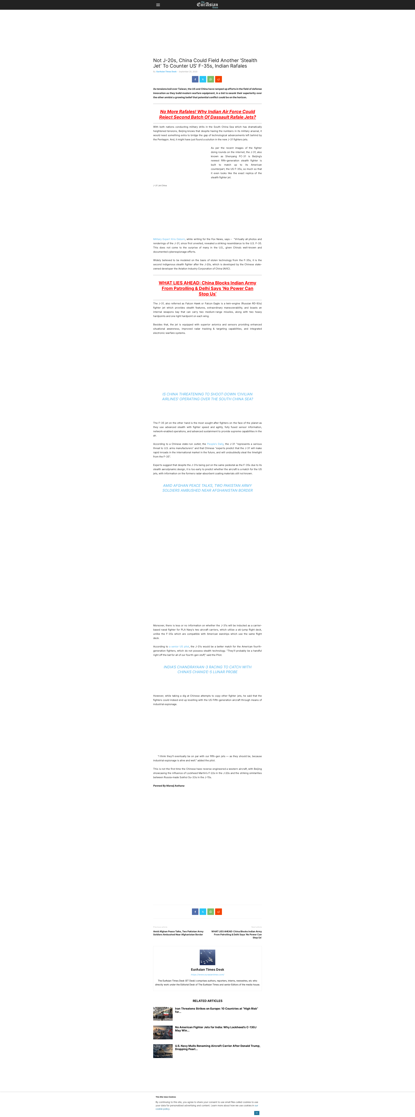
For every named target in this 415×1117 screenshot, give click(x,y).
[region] (207, 35)
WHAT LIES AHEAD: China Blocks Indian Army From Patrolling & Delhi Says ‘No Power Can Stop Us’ (236, 934)
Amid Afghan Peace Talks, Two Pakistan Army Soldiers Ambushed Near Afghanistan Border (178, 933)
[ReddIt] (218, 79)
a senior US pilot (179, 646)
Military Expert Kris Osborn (169, 239)
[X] (203, 79)
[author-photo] (207, 965)
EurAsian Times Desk (166, 71)
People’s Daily (215, 443)
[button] (158, 5)
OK (257, 1113)
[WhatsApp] (210, 79)
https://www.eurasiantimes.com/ (207, 974)
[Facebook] (195, 79)
